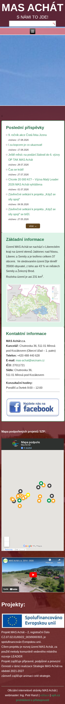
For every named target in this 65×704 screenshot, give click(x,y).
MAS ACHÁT (32, 7)
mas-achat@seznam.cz (30, 360)
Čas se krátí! (16, 169)
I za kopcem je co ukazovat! (25, 144)
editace (44, 695)
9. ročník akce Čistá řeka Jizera (27, 134)
